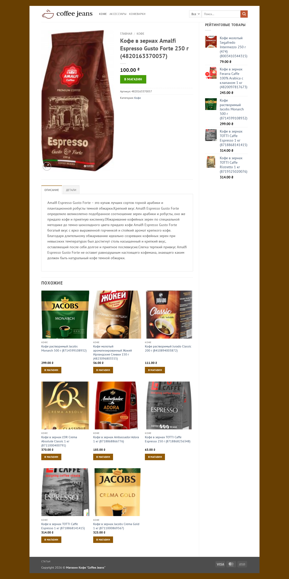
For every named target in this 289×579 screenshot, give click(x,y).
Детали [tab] (71, 190)
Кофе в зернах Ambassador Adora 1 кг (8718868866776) (116, 439)
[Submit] (244, 14)
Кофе (103, 14)
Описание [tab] (51, 190)
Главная (126, 33)
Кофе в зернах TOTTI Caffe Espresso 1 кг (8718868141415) (63, 526)
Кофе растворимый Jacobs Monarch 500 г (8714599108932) (64, 348)
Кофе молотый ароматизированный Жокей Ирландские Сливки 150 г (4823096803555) (112, 352)
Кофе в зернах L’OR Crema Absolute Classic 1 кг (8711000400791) (59, 441)
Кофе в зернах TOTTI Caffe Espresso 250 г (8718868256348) (167, 439)
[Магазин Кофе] (67, 14)
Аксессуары (118, 14)
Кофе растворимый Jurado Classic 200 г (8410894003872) (168, 348)
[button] (47, 166)
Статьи (46, 561)
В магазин (133, 79)
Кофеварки (137, 14)
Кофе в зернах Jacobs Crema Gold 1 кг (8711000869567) (116, 526)
